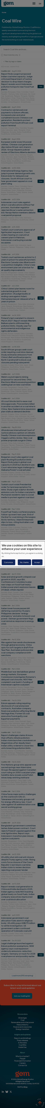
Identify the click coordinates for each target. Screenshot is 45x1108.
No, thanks (24, 562)
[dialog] (22, 554)
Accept (37, 562)
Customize (8, 562)
